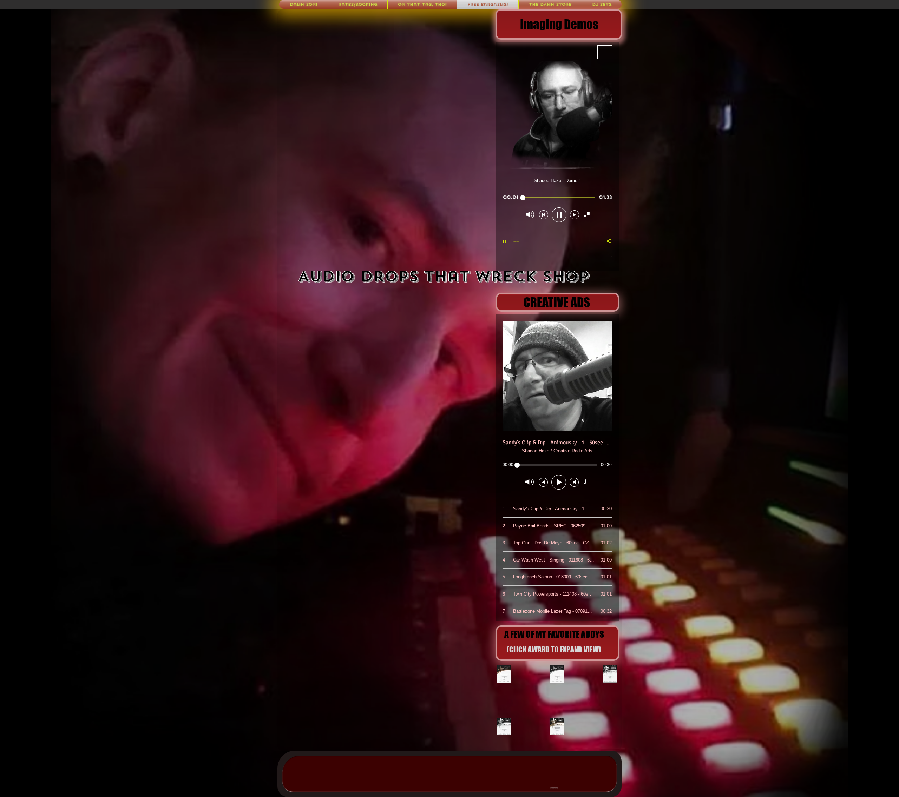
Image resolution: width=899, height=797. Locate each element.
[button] (602, 4)
